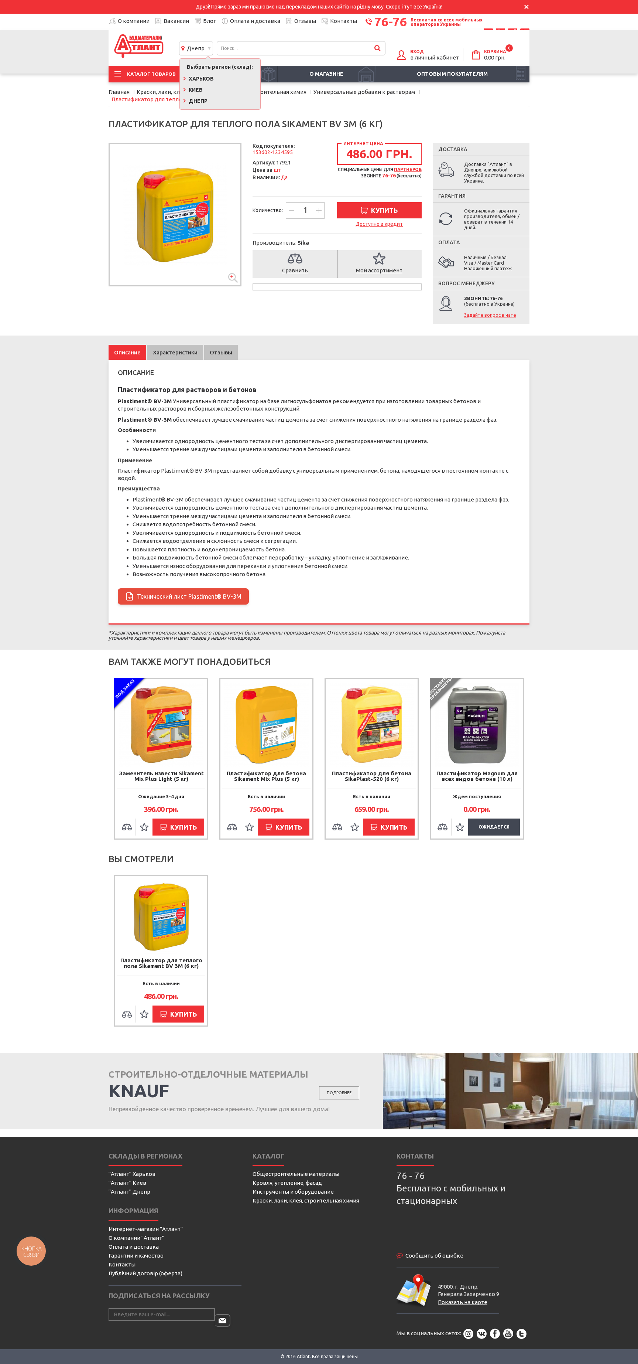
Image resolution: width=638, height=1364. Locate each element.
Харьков (201, 79)
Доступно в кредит (379, 224)
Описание (127, 352)
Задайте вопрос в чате (490, 314)
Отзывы (305, 21)
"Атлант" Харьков (132, 1174)
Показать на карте (462, 1302)
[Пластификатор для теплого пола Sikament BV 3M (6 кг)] (175, 214)
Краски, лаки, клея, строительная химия (306, 1200)
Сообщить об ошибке (434, 1255)
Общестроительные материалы (296, 1174)
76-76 (390, 21)
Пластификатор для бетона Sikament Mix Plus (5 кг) (266, 776)
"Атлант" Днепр (129, 1191)
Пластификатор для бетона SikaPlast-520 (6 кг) (371, 776)
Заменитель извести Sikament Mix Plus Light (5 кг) (161, 776)
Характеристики (175, 352)
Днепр (195, 48)
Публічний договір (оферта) (145, 1273)
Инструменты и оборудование (293, 1191)
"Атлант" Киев (127, 1183)
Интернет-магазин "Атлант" (146, 1229)
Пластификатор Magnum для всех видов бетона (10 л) (477, 776)
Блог (209, 21)
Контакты (343, 21)
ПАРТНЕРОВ (407, 169)
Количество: (268, 210)
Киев (195, 90)
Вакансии (176, 21)
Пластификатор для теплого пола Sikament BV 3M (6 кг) (161, 963)
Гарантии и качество (136, 1255)
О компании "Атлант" (136, 1238)
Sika (303, 242)
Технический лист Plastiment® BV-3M (185, 596)
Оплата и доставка (255, 21)
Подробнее (339, 1093)
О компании (134, 21)
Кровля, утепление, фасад (287, 1183)
